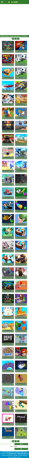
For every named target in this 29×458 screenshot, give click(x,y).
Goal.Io (21, 64)
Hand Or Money (21, 303)
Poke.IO (8, 423)
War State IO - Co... (21, 104)
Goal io (21, 77)
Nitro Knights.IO (21, 383)
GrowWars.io (8, 224)
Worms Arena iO (21, 250)
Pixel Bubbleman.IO (8, 410)
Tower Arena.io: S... (8, 170)
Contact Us (17, 452)
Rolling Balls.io (21, 224)
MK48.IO (8, 437)
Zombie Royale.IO (21, 437)
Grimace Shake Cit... (8, 277)
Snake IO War (8, 397)
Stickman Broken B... (8, 250)
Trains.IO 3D (21, 423)
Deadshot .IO (8, 343)
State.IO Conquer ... (8, 357)
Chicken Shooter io (21, 144)
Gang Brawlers (8, 263)
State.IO (21, 397)
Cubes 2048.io (8, 77)
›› (18, 38)
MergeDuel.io (21, 50)
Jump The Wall (21, 290)
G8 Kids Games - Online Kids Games (11, 36)
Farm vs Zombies (8, 50)
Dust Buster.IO (21, 410)
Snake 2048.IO (21, 210)
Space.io (8, 64)
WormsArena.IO (21, 237)
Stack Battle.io (21, 170)
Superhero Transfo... (21, 90)
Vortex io (8, 90)
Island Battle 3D (8, 237)
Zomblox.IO (8, 290)
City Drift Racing (8, 144)
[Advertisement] (14, 19)
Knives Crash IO (8, 383)
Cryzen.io (21, 184)
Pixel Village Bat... (21, 263)
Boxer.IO (21, 357)
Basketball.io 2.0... (8, 184)
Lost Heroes (8, 303)
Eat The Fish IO (21, 330)
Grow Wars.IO (21, 197)
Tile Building (21, 317)
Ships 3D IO (21, 130)
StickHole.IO (8, 210)
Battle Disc (8, 317)
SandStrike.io (8, 330)
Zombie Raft (8, 117)
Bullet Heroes (21, 157)
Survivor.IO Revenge (21, 343)
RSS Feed (23, 452)
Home (4, 452)
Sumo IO (8, 370)
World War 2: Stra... (21, 277)
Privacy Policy (10, 452)
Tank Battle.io (8, 197)
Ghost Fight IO (21, 370)
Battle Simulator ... (8, 104)
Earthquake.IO (8, 157)
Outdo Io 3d (21, 117)
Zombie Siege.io (8, 130)
